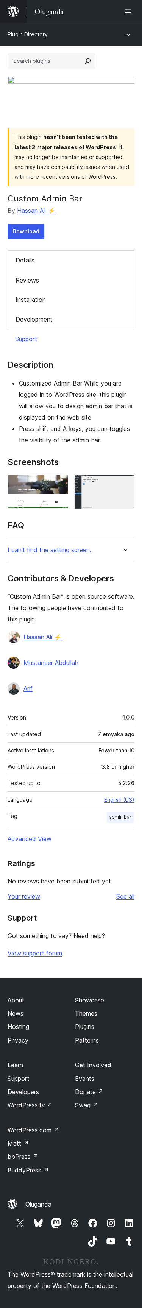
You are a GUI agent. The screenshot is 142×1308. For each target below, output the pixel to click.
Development (34, 319)
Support (26, 339)
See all (125, 896)
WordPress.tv (30, 1105)
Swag (86, 1105)
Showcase (89, 1000)
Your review (24, 896)
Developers (23, 1092)
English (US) (119, 799)
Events (84, 1078)
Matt (18, 1143)
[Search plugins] (87, 61)
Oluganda (38, 1204)
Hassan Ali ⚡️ (36, 210)
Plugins (84, 1026)
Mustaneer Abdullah (50, 662)
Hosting (18, 1026)
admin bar (120, 817)
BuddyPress (28, 1170)
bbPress (23, 1156)
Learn (15, 1065)
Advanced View (29, 839)
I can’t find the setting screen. (49, 550)
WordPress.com (33, 1130)
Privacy (18, 1040)
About (16, 1000)
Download (25, 231)
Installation (31, 299)
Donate (89, 1092)
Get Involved (93, 1065)
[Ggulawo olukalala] (130, 11)
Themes (86, 1013)
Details (25, 260)
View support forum (35, 953)
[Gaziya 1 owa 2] (58, 485)
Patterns (87, 1040)
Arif (28, 688)
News (15, 1013)
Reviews (27, 280)
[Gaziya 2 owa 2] (124, 485)
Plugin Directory (28, 34)
